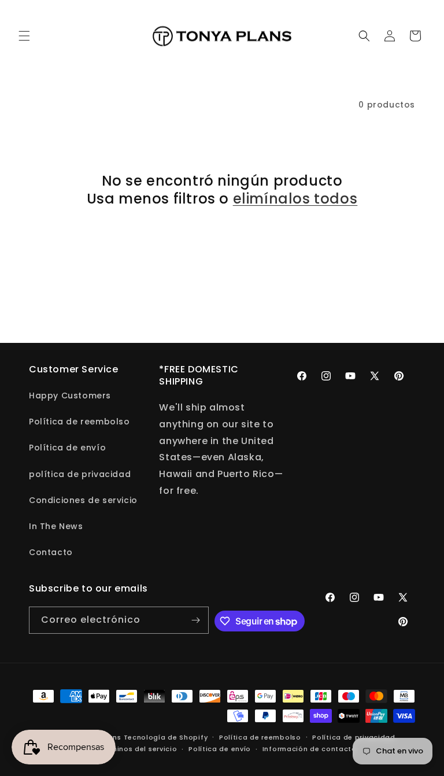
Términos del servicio (138, 748)
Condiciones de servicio (83, 500)
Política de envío (67, 447)
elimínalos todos (295, 199)
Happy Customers (70, 395)
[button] (24, 36)
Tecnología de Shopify (166, 737)
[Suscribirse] (195, 620)
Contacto (51, 552)
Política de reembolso (79, 421)
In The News (56, 526)
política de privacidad (80, 474)
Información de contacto (309, 748)
